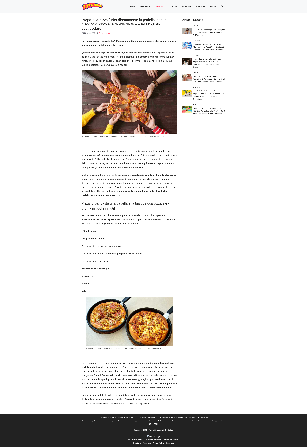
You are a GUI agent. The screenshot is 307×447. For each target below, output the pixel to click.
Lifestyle (159, 6)
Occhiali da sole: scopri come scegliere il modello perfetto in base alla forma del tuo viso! (209, 32)
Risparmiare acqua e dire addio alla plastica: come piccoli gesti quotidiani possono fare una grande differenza (208, 47)
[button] (222, 6)
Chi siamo (137, 443)
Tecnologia (145, 6)
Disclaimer (169, 443)
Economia (172, 6)
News (132, 6)
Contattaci (169, 430)
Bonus (213, 6)
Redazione (147, 443)
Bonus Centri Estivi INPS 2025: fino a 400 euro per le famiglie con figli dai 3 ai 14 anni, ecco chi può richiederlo (209, 111)
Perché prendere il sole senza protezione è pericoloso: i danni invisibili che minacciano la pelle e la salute (209, 79)
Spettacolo (200, 6)
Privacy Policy (158, 443)
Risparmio (186, 6)
